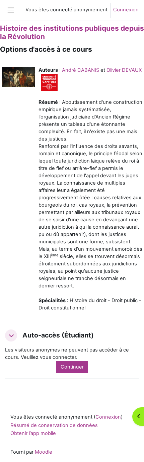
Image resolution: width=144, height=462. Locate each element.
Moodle (43, 452)
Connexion (126, 10)
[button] (11, 335)
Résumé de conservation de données (54, 425)
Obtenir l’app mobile (33, 433)
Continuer (72, 367)
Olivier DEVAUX (124, 70)
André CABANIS (80, 70)
